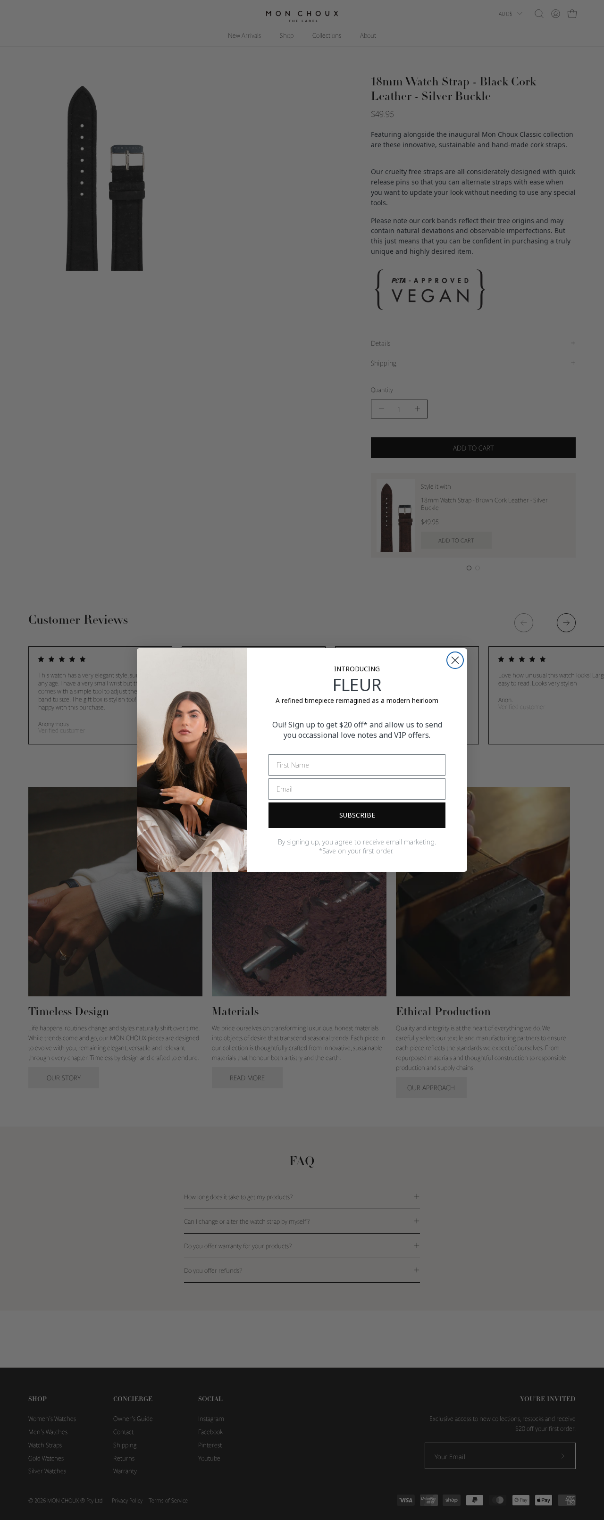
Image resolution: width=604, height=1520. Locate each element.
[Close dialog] (455, 660)
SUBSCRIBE (357, 814)
